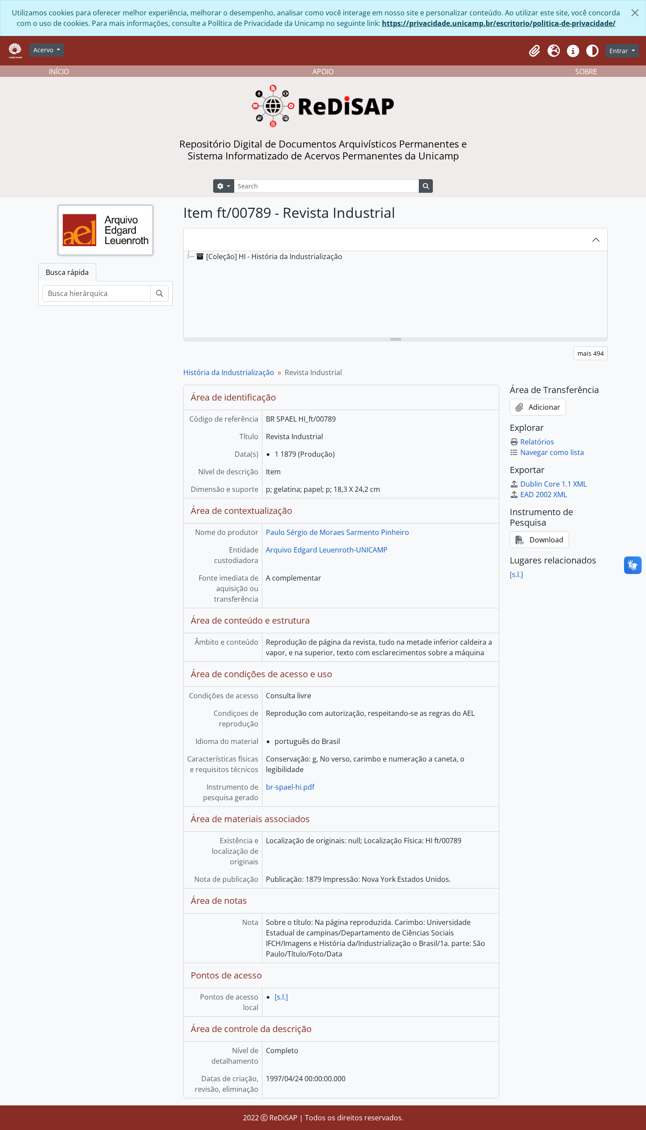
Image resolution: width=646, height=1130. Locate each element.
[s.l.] (281, 997)
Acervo (44, 50)
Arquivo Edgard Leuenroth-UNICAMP (327, 550)
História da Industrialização (228, 372)
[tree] (395, 295)
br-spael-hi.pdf (290, 787)
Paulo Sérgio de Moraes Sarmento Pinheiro (337, 532)
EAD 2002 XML (543, 494)
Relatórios (537, 442)
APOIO (323, 71)
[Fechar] (635, 12)
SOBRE (586, 71)
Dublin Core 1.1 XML (553, 484)
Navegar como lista (552, 452)
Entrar (620, 51)
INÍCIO (59, 71)
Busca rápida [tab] (67, 272)
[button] (534, 51)
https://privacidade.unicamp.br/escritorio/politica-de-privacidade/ (499, 23)
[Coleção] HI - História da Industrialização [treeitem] (274, 256)
